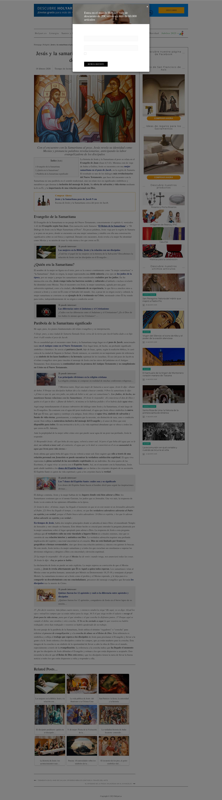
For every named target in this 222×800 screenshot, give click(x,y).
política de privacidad (121, 53)
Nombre (87, 34)
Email (86, 44)
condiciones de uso (106, 53)
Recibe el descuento (96, 64)
